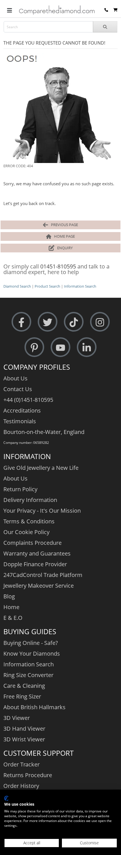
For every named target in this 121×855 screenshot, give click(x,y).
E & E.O (13, 618)
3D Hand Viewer (24, 728)
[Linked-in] (86, 347)
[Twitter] (47, 322)
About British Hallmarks (34, 707)
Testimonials (19, 421)
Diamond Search (17, 286)
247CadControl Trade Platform (42, 575)
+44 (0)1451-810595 (28, 400)
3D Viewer (16, 718)
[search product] (105, 26)
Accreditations (22, 410)
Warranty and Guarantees (37, 553)
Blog (9, 596)
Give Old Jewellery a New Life (41, 467)
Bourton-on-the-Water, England (43, 432)
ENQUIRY (65, 247)
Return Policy (20, 489)
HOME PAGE (64, 236)
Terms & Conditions (29, 521)
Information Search (80, 286)
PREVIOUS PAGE (64, 224)
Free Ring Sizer (22, 696)
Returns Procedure (27, 775)
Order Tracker (21, 764)
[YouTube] (60, 347)
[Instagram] (100, 322)
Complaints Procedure (32, 543)
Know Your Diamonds (31, 653)
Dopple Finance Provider (35, 564)
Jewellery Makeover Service (38, 585)
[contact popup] (106, 9)
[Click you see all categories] (9, 10)
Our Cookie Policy (26, 532)
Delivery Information (30, 500)
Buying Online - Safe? (30, 643)
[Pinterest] (34, 347)
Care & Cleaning (24, 685)
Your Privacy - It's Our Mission (42, 510)
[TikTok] (74, 322)
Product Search (47, 286)
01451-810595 (58, 266)
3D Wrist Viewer (24, 739)
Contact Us (17, 389)
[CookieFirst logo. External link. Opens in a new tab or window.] (6, 798)
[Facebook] (21, 322)
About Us (15, 378)
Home (11, 607)
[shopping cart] (115, 9)
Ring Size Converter (28, 675)
